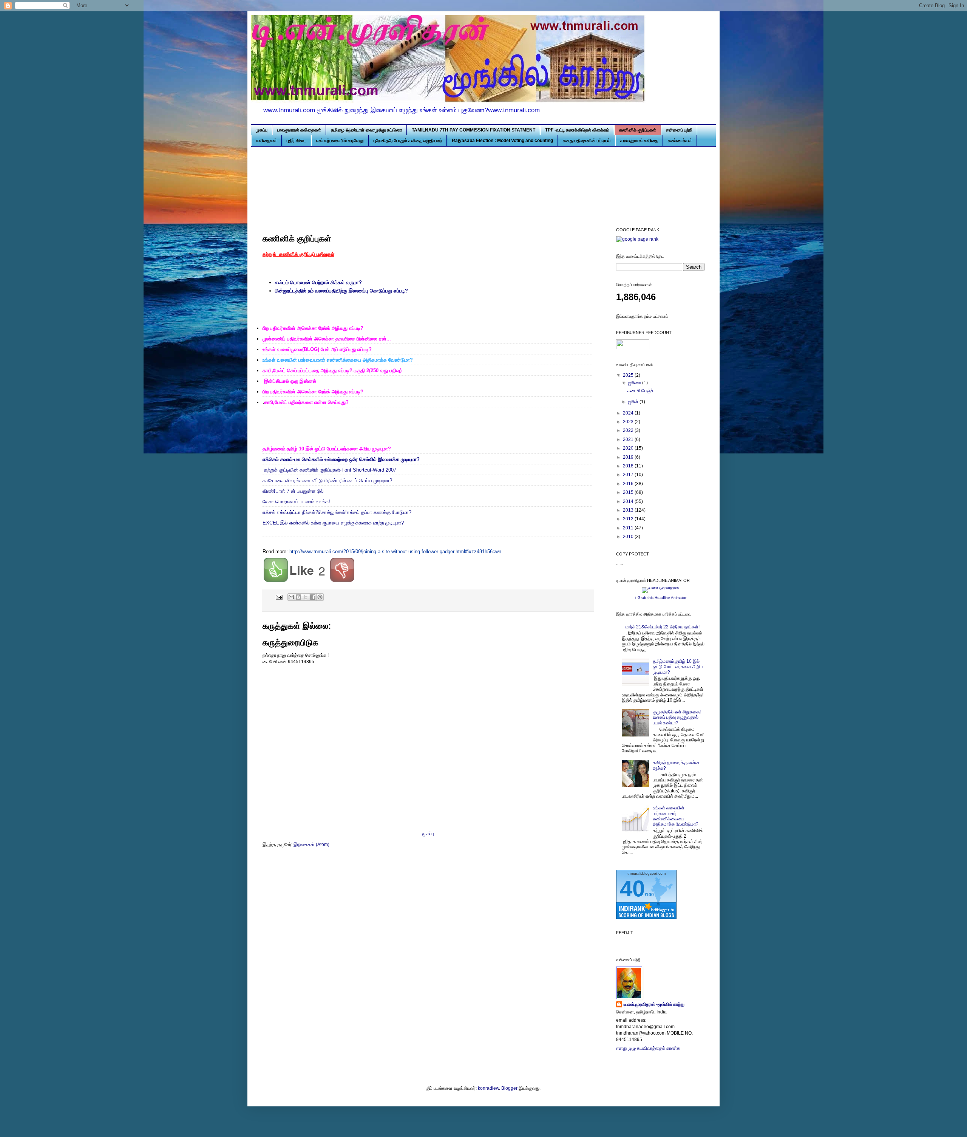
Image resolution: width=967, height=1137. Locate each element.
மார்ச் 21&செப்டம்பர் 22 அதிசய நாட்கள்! (663, 627)
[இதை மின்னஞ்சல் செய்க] (291, 597)
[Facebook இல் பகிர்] (313, 597)
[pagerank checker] (637, 239)
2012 (629, 518)
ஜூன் (634, 401)
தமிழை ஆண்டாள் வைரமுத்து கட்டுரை (366, 130)
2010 (629, 536)
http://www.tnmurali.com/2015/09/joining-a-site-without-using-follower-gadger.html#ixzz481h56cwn (395, 551)
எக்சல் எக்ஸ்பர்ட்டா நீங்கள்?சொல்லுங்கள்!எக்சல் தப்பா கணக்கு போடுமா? (337, 512)
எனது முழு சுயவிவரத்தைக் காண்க (648, 1048)
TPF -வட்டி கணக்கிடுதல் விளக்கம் (577, 130)
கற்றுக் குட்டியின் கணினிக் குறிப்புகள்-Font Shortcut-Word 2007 (330, 470)
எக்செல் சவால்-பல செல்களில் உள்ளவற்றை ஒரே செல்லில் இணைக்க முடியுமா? (341, 459)
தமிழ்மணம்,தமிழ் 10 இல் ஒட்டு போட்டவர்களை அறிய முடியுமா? (678, 667)
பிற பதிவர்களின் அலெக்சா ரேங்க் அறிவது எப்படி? (313, 391)
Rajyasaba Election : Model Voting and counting (502, 140)
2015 (629, 492)
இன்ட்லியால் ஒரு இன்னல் (290, 381)
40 (632, 888)
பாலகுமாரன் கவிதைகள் (299, 130)
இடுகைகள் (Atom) (311, 844)
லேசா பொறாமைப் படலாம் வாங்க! (296, 501)
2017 (629, 474)
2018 (629, 466)
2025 (629, 375)
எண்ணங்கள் (680, 140)
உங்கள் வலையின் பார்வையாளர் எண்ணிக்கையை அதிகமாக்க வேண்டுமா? (675, 816)
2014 (629, 501)
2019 (629, 457)
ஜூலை (635, 382)
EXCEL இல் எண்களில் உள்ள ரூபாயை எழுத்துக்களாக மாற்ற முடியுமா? (333, 523)
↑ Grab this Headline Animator (660, 598)
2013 (629, 510)
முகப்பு (261, 130)
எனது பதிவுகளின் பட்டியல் (586, 140)
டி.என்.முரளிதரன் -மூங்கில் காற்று (654, 1004)
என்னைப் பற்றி (679, 130)
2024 (629, 413)
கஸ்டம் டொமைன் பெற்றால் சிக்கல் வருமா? (318, 282)
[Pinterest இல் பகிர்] (320, 597)
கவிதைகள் (266, 140)
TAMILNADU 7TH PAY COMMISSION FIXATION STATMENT (473, 130)
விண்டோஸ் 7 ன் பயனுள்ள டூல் (293, 491)
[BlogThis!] (298, 597)
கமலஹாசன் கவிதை (639, 140)
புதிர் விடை (296, 140)
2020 (629, 448)
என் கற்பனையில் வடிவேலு (340, 140)
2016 (629, 483)
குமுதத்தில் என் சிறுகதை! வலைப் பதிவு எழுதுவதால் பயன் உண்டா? (677, 717)
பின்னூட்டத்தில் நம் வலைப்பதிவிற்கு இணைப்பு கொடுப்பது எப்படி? (341, 291)
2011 (629, 528)
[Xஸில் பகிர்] (305, 597)
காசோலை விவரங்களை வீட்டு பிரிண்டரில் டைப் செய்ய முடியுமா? (328, 480)
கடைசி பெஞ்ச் (640, 390)
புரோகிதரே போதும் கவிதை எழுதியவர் (408, 140)
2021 (629, 439)
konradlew (488, 1088)
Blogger (509, 1088)
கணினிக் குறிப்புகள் (637, 130)
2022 (629, 430)
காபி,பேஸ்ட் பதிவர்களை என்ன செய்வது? (306, 402)
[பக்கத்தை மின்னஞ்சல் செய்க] (279, 596)
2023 (629, 421)
